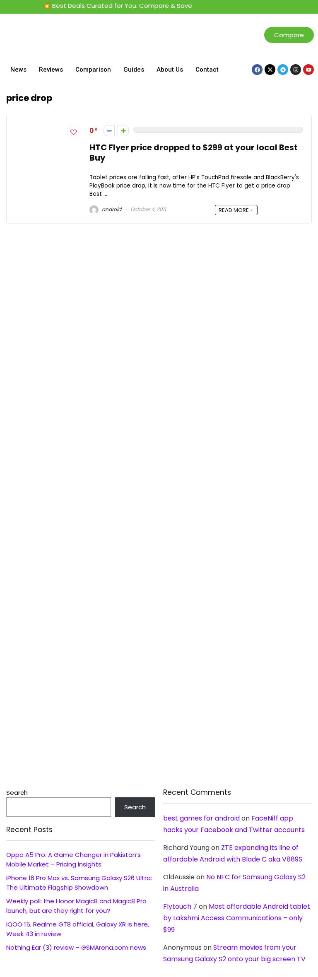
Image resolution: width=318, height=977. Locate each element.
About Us (170, 69)
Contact (207, 69)
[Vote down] (109, 130)
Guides (133, 69)
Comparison (93, 69)
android (111, 209)
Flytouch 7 (180, 906)
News (18, 69)
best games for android (201, 818)
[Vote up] (123, 130)
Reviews (51, 69)
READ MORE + (236, 210)
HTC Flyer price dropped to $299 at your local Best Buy (193, 153)
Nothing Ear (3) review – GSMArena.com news (76, 947)
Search (17, 792)
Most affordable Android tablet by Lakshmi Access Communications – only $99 (236, 918)
